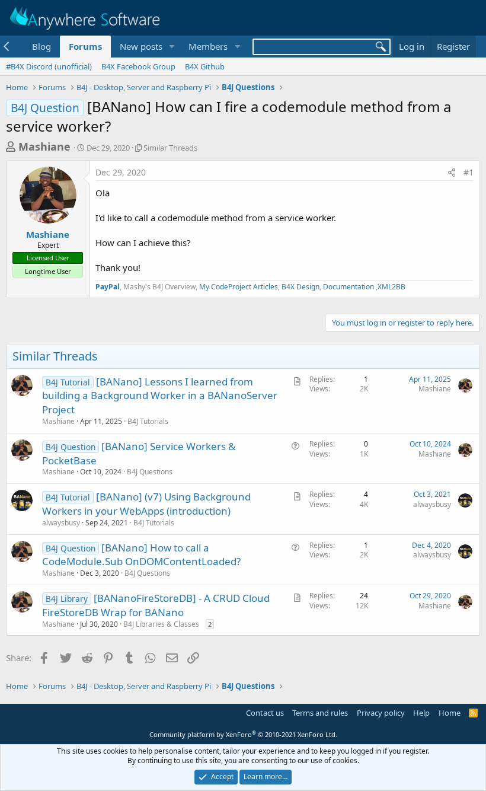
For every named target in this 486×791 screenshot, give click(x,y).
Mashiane (44, 146)
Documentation (349, 287)
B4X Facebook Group (138, 66)
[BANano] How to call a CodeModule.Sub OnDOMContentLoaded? (141, 555)
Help (421, 712)
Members (208, 46)
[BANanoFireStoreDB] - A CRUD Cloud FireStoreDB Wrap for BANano (156, 605)
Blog (41, 46)
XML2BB (391, 287)
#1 (468, 172)
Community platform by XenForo (243, 734)
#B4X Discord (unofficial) (49, 66)
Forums (85, 46)
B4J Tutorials (147, 421)
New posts (141, 46)
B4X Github (205, 66)
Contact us (265, 712)
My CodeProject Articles (238, 287)
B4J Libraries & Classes (161, 624)
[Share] (451, 172)
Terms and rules (320, 712)
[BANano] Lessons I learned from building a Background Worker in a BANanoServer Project (159, 396)
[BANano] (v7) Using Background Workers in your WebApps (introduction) (146, 504)
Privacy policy (381, 712)
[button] (171, 47)
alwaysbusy (61, 523)
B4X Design (300, 287)
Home (450, 712)
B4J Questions (149, 472)
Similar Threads (170, 147)
